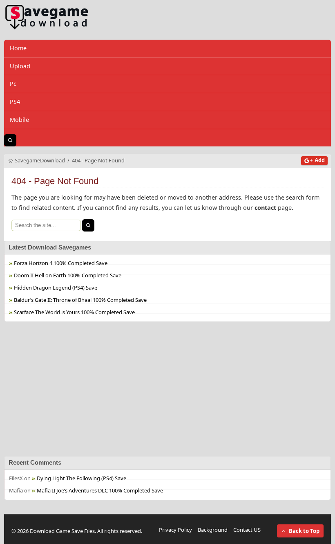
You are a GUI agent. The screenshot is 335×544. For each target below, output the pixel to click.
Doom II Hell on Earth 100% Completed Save (67, 275)
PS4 (15, 102)
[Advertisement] (167, 389)
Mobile (19, 120)
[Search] (88, 225)
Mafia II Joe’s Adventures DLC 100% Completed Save (100, 490)
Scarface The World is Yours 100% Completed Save (74, 311)
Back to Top (304, 531)
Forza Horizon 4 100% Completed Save (60, 262)
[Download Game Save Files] (47, 17)
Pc (13, 84)
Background (213, 529)
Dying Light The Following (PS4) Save (81, 477)
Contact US (247, 529)
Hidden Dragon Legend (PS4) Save (55, 287)
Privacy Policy (175, 529)
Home (18, 48)
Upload (20, 66)
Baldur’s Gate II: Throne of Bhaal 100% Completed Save (80, 299)
